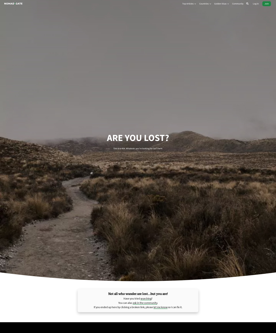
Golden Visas (220, 3)
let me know (161, 307)
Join (266, 3)
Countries (204, 3)
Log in (256, 3)
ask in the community (145, 303)
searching (145, 298)
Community (237, 3)
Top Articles (188, 3)
